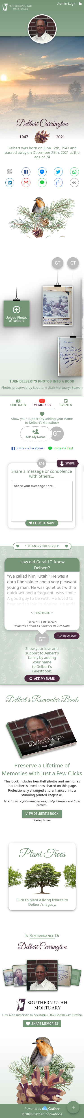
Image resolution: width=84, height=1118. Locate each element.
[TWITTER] (58, 171)
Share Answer (68, 635)
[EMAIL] (26, 182)
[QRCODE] (9, 171)
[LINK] (74, 182)
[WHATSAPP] (74, 171)
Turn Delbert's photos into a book (42, 381)
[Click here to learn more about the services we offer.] (42, 1005)
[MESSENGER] (42, 171)
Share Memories (44, 1023)
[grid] (42, 324)
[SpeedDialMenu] (73, 1107)
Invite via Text (62, 448)
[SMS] (42, 182)
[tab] (18, 402)
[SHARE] (58, 182)
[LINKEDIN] (9, 182)
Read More (42, 612)
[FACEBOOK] (26, 171)
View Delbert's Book (42, 813)
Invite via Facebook (29, 448)
